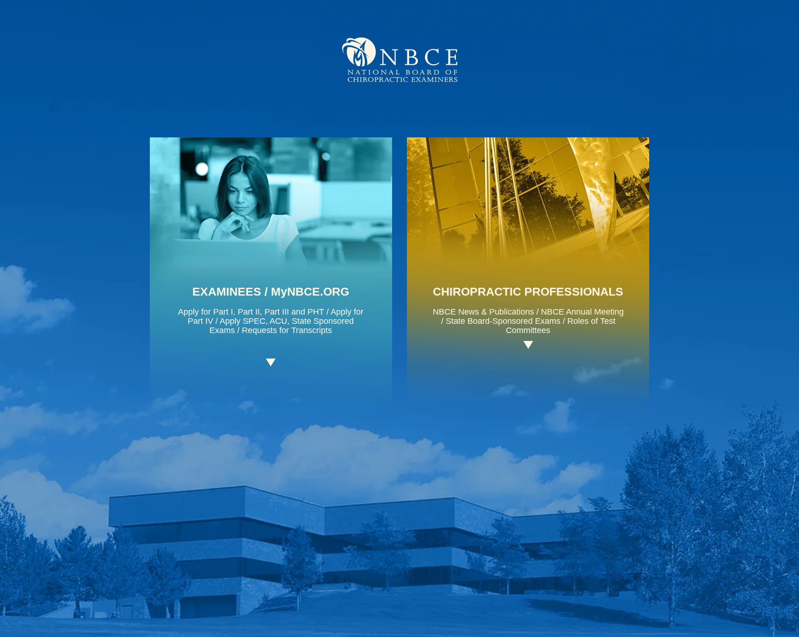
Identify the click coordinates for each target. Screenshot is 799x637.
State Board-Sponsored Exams (503, 321)
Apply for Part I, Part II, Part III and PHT (251, 311)
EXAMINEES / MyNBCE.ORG (270, 291)
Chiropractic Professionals (528, 291)
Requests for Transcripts (287, 330)
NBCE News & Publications (483, 311)
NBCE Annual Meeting (582, 311)
